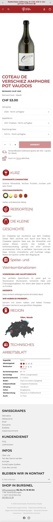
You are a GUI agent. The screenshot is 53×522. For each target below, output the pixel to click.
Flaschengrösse (9, 129)
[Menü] (3, 9)
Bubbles (5, 428)
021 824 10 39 (8, 497)
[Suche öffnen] (8, 9)
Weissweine (7, 419)
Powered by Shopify (34, 504)
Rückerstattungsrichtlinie (17, 508)
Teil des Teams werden (12, 458)
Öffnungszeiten (9, 490)
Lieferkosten (7, 444)
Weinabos (6, 416)
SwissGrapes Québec (11, 464)
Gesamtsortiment (10, 431)
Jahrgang (6, 107)
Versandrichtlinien (41, 510)
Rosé (4, 422)
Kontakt (5, 461)
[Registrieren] (48, 479)
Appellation (7, 118)
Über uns (6, 455)
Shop (18, 158)
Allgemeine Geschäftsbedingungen (18, 510)
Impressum (17, 513)
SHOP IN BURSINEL (17, 485)
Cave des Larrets (9, 467)
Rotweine (6, 425)
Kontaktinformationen (31, 513)
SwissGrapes (21, 504)
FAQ (4, 441)
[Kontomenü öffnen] (44, 9)
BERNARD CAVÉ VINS (11, 91)
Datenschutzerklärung (37, 508)
